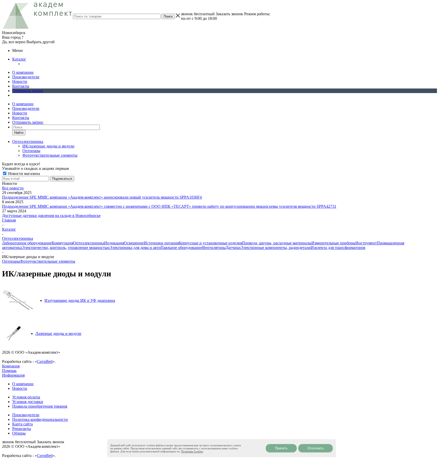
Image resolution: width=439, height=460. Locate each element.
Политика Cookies (192, 451)
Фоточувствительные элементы (49, 155)
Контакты (20, 86)
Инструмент (366, 243)
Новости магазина (23, 173)
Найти (18, 133)
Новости (19, 81)
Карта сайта (22, 424)
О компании (23, 72)
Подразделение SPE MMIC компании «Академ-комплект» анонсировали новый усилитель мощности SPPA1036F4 (102, 197)
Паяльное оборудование (181, 247)
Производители (25, 77)
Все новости (13, 188)
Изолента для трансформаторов (338, 247)
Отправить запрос (27, 90)
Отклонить (315, 448)
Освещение (134, 243)
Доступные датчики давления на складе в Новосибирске (51, 215)
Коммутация (62, 243)
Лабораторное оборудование (27, 243)
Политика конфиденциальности (40, 419)
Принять (281, 448)
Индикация (114, 243)
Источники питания (161, 243)
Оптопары (31, 151)
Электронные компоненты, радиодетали (276, 247)
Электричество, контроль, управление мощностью (65, 247)
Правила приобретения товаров (39, 406)
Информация (13, 375)
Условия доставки (27, 401)
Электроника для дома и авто (135, 247)
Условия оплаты (26, 397)
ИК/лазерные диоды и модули (48, 146)
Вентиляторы (214, 247)
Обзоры (19, 433)
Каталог (19, 59)
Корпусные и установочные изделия (210, 243)
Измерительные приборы (333, 243)
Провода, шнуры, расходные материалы (276, 243)
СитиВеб (45, 361)
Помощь (9, 370)
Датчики (233, 247)
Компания (11, 366)
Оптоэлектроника (88, 243)
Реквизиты (21, 428)
